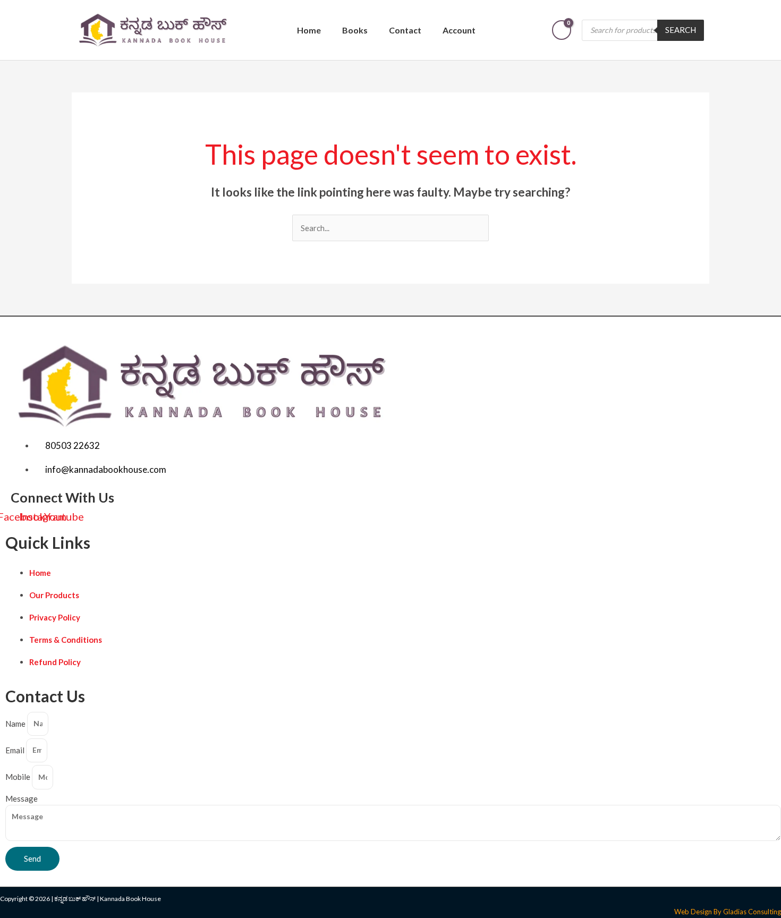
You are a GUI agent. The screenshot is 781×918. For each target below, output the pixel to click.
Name (16, 723)
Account (459, 30)
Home (309, 30)
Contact (405, 30)
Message (21, 798)
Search (680, 30)
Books (355, 30)
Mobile (18, 776)
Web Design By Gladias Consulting (727, 911)
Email (15, 749)
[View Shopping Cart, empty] (561, 30)
